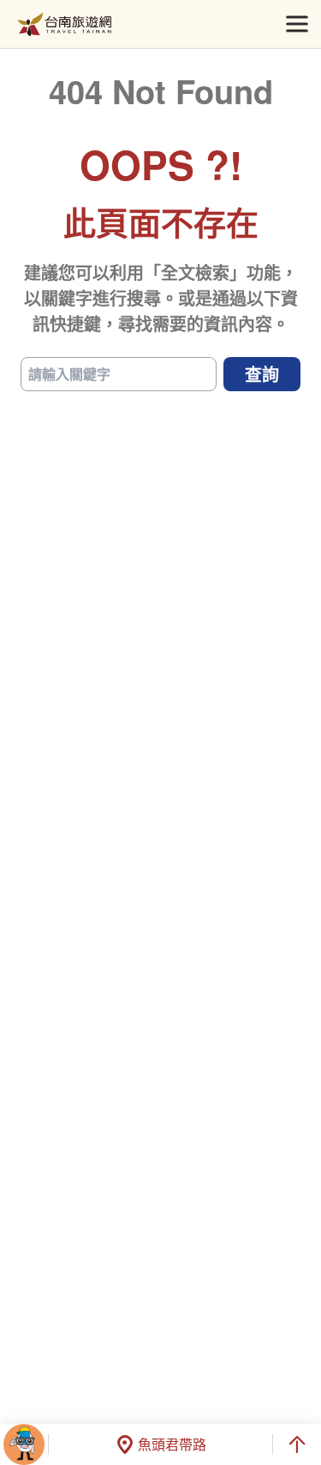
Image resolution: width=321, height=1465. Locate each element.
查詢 (262, 373)
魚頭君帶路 (172, 1444)
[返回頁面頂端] (297, 1444)
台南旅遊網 (65, 24)
